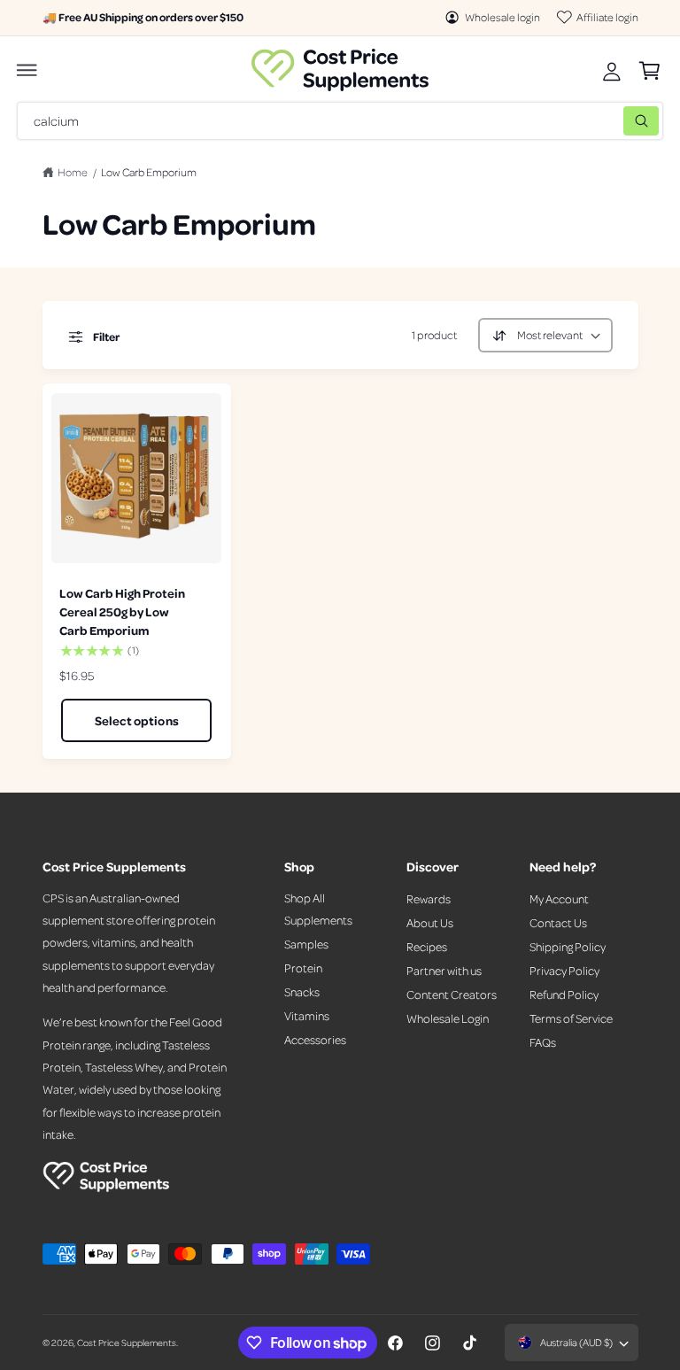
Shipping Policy (567, 946)
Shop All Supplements (318, 908)
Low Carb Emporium (149, 172)
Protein (303, 967)
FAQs (542, 1041)
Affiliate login (607, 17)
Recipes (426, 946)
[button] (27, 70)
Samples (306, 943)
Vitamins (306, 1015)
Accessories (315, 1039)
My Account (559, 898)
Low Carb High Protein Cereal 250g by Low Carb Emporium (122, 611)
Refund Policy (564, 994)
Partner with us (444, 970)
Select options (137, 720)
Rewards (428, 898)
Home (73, 172)
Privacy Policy (564, 970)
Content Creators (451, 994)
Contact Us (558, 922)
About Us (429, 922)
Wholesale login (502, 17)
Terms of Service (571, 1018)
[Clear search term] (605, 120)
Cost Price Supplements (126, 1342)
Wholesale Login (447, 1018)
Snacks (302, 991)
